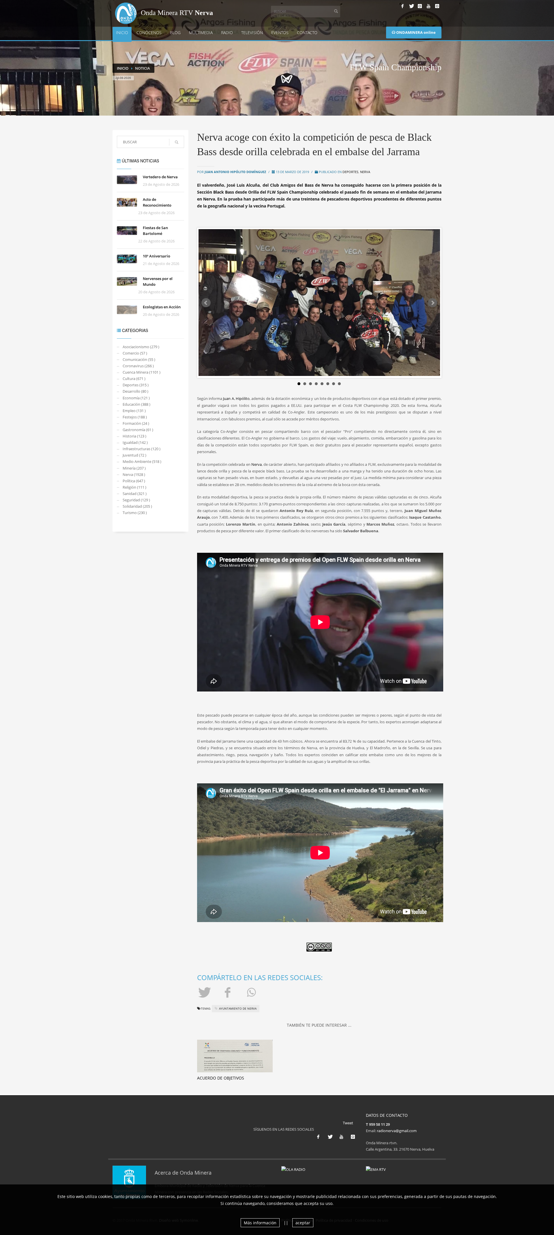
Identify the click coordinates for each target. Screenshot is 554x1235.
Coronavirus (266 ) (138, 365)
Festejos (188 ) (135, 417)
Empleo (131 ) (134, 410)
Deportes (350, 172)
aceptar (302, 1222)
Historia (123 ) (134, 436)
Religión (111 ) (134, 487)
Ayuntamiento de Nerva (238, 1008)
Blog (175, 32)
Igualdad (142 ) (135, 442)
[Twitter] (411, 6)
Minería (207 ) (134, 468)
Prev (206, 302)
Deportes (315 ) (136, 384)
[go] (176, 142)
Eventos (280, 32)
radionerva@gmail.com (397, 1130)
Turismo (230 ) (135, 512)
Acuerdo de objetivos (220, 1078)
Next (432, 302)
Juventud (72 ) (134, 455)
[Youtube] (428, 6)
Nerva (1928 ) (134, 474)
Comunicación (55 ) (139, 359)
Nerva (365, 172)
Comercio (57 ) (135, 353)
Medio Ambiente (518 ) (142, 461)
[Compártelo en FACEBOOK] (228, 992)
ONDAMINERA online (415, 32)
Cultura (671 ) (134, 378)
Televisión (252, 32)
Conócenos (149, 32)
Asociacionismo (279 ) (141, 346)
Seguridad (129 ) (136, 499)
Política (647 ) (134, 480)
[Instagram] (419, 6)
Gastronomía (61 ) (138, 429)
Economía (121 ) (136, 397)
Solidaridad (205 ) (137, 506)
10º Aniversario (156, 256)
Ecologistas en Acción (162, 306)
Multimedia (201, 32)
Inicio (122, 32)
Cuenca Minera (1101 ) (141, 372)
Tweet (348, 1122)
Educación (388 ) (136, 404)
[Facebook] (402, 6)
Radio (227, 32)
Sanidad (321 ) (135, 493)
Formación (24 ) (136, 423)
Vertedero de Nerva (160, 176)
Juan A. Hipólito (236, 398)
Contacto (307, 32)
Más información (260, 1222)
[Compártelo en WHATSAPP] (252, 992)
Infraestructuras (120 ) (141, 448)
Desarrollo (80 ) (135, 391)
